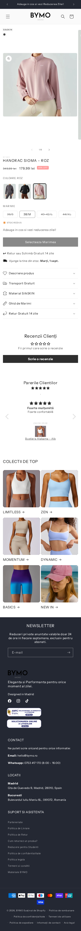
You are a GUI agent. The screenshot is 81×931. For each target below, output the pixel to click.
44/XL (69, 215)
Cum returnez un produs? (23, 840)
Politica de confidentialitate (24, 853)
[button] (8, 16)
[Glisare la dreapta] (49, 149)
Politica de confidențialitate (29, 916)
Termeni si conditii (19, 865)
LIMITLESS (11, 512)
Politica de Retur (18, 834)
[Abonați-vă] (68, 652)
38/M (27, 214)
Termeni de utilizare (60, 916)
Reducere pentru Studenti (23, 847)
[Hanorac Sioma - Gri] (9, 191)
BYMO (19, 910)
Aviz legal (69, 922)
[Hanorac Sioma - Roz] (39, 191)
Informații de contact (49, 922)
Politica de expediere (21, 922)
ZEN (44, 512)
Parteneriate (15, 822)
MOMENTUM (14, 560)
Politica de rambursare (61, 910)
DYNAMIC (49, 560)
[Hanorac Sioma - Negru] (24, 191)
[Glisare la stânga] (32, 149)
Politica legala (16, 859)
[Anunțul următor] (73, 4)
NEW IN (47, 607)
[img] (40, 388)
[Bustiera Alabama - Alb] (40, 431)
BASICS (9, 607)
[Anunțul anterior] (7, 4)
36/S (12, 215)
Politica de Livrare (19, 828)
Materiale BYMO (17, 872)
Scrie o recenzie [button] (40, 359)
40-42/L (49, 215)
